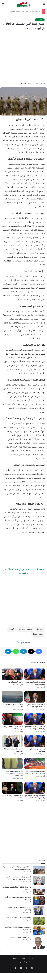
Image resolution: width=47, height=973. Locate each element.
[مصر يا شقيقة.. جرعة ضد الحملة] (39, 942)
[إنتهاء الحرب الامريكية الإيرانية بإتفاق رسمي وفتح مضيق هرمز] (34, 763)
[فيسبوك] (38, 651)
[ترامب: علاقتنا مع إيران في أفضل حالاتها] (12, 788)
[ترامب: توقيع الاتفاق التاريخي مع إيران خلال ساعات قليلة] (34, 788)
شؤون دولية (39, 20)
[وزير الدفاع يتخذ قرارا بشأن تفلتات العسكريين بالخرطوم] (39, 890)
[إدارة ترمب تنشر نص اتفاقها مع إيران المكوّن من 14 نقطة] (34, 719)
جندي (11, 629)
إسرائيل (39, 629)
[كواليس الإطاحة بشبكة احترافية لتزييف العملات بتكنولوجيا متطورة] (39, 880)
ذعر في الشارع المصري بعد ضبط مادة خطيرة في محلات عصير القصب (13, 774)
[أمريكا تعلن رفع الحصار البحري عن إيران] (12, 697)
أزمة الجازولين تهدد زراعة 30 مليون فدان (18, 917)
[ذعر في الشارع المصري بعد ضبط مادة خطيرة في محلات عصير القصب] (12, 763)
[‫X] (31, 651)
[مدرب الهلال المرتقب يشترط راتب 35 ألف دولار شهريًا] (39, 930)
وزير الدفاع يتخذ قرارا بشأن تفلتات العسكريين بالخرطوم (24, 11)
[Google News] (23, 642)
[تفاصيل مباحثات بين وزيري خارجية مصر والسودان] (39, 910)
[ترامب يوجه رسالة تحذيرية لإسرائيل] (34, 741)
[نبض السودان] (23, 4)
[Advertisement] (23, 56)
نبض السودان (39, 83)
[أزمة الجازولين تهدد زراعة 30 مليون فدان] (39, 921)
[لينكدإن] (23, 651)
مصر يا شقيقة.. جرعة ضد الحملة (20, 937)
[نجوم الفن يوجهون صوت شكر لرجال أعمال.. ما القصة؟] (39, 900)
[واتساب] (15, 651)
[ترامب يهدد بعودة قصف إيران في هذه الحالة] (12, 719)
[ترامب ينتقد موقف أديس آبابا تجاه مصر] (12, 741)
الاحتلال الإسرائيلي (24, 629)
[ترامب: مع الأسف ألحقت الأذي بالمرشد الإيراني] (34, 674)
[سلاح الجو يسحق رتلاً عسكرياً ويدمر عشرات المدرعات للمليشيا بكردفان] (39, 870)
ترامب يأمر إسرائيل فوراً (15, 682)
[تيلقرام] (8, 651)
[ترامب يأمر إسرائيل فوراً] (12, 674)
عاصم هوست (21, 962)
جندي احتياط (37, 634)
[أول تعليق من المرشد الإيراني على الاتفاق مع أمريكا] (34, 697)
